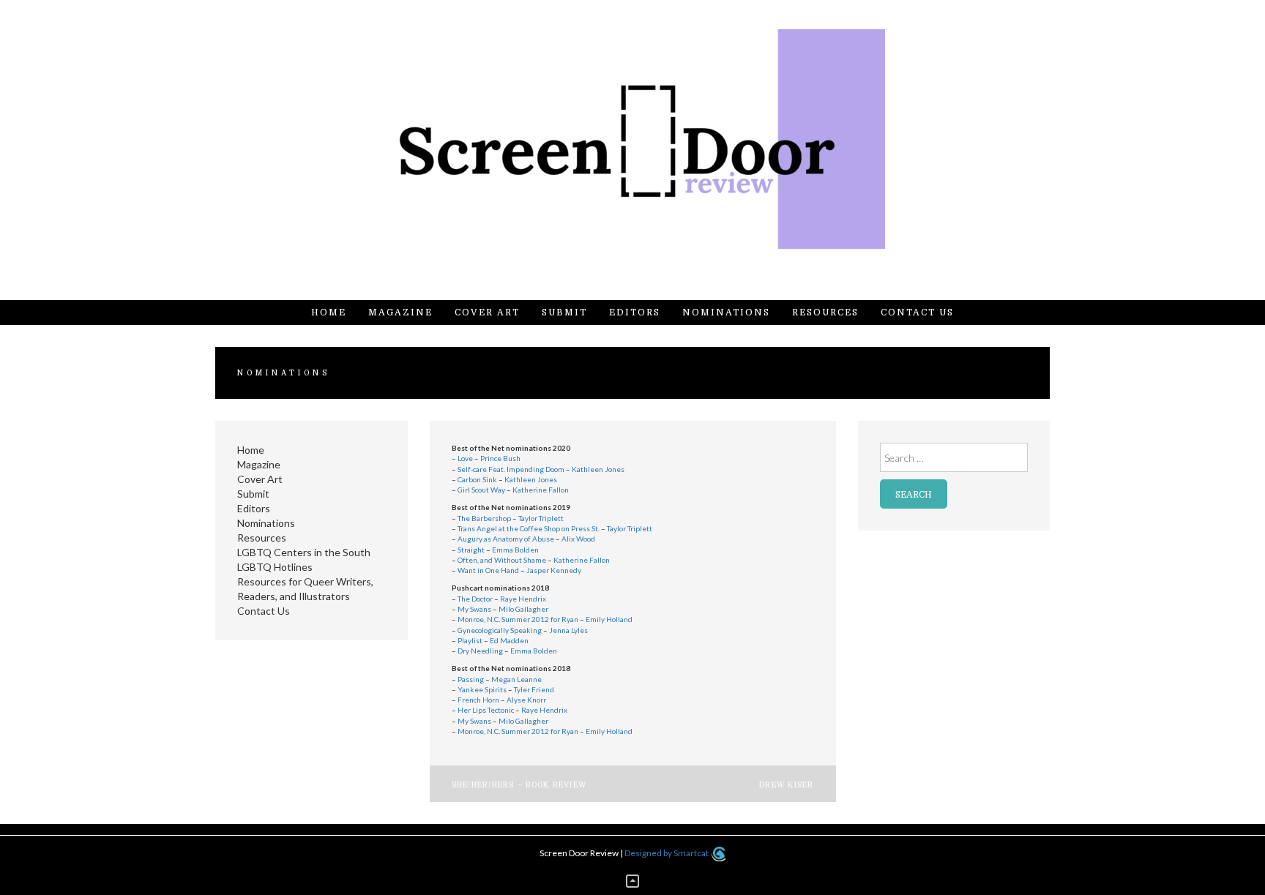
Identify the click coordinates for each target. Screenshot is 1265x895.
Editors (634, 312)
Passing (471, 679)
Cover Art (487, 312)
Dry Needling (480, 650)
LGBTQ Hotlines (275, 567)
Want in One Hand (488, 570)
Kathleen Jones (598, 469)
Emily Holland (609, 619)
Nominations (726, 312)
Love (465, 458)
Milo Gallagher (523, 608)
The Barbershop (485, 518)
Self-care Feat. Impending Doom (511, 469)
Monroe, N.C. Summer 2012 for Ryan (518, 619)
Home (328, 312)
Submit (564, 312)
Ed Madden (509, 640)
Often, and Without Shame (502, 559)
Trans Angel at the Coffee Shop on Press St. (529, 528)
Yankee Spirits (482, 689)
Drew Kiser (786, 785)
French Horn (478, 699)
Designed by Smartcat (667, 852)
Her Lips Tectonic (486, 709)
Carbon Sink (477, 479)
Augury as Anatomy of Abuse (506, 538)
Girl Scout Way (481, 489)
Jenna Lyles (568, 630)
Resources (825, 312)
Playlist (470, 640)
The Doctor (475, 598)
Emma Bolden (515, 549)
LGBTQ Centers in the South (303, 552)
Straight (471, 549)
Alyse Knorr (526, 699)
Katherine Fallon (540, 489)
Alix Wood (578, 538)
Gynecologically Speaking (500, 630)
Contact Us (917, 312)
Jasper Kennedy (553, 570)
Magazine (400, 312)
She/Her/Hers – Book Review (519, 785)
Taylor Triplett (541, 518)
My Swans (474, 608)
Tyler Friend (534, 689)
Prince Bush (500, 458)
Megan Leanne (516, 679)
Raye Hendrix (523, 598)
